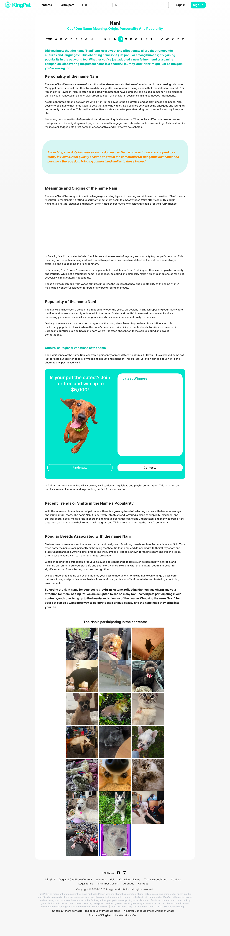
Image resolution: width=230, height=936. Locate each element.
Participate (66, 5)
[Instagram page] (124, 873)
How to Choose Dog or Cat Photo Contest (132, 906)
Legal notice (85, 883)
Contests (45, 5)
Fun (84, 5)
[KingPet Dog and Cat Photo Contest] (18, 5)
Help (112, 879)
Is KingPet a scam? (108, 883)
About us (128, 883)
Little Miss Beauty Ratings (171, 906)
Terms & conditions (155, 879)
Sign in (181, 5)
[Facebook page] (118, 873)
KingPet (50, 879)
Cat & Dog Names (129, 879)
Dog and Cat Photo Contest (75, 879)
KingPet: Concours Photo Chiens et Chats (149, 911)
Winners (101, 879)
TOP (49, 39)
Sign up (198, 5)
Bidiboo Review (99, 906)
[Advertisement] (115, 230)
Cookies (176, 879)
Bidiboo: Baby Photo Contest (102, 911)
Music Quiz (131, 915)
